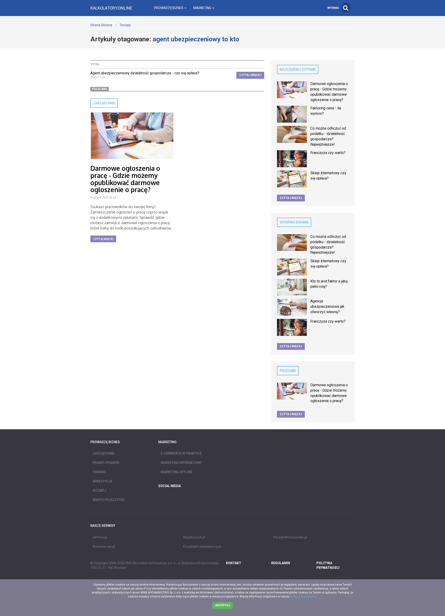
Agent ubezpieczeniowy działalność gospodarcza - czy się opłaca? (144, 73)
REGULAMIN (280, 563)
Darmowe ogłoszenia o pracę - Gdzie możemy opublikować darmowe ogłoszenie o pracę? (125, 179)
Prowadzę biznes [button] (169, 8)
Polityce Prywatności (303, 596)
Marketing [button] (202, 8)
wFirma (333, 8)
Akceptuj (222, 605)
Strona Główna (101, 25)
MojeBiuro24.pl (194, 537)
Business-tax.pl (104, 546)
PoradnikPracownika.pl (290, 537)
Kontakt (233, 563)
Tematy (125, 25)
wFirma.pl (100, 537)
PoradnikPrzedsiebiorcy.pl (202, 546)
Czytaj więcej (250, 75)
